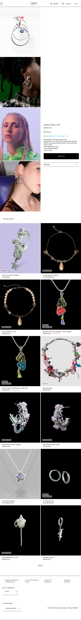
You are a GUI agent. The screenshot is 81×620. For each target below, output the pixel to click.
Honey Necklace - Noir (9, 332)
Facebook (67, 582)
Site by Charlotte (73, 608)
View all (40, 565)
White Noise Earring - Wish (51, 444)
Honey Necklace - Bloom (50, 275)
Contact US (47, 580)
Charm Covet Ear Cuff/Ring (10, 275)
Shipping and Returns (12, 580)
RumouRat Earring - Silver (10, 557)
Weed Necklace (47, 388)
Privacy (27, 582)
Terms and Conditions (32, 580)
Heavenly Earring (48, 557)
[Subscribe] (16, 592)
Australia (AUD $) (11, 608)
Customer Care (10, 582)
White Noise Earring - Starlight (11, 444)
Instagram (67, 580)
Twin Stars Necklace (8, 501)
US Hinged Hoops (48, 501)
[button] (63, 4)
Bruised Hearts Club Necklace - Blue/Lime (15, 388)
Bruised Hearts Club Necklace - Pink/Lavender (57, 332)
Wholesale (47, 582)
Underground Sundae (59, 608)
